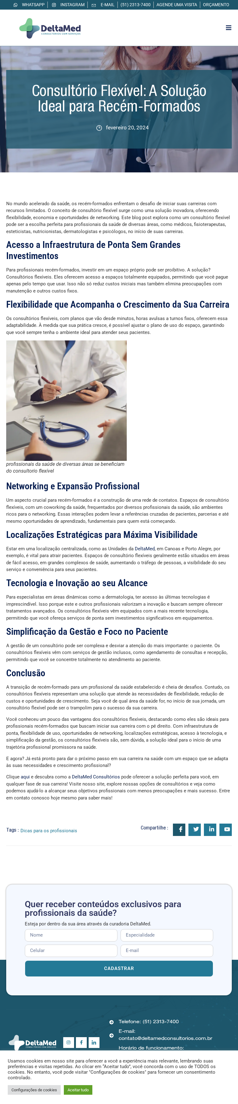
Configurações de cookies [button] (34, 1090)
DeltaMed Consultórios (96, 777)
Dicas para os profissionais (48, 830)
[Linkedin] (94, 1042)
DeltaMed (145, 549)
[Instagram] (68, 1042)
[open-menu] (229, 28)
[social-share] (179, 830)
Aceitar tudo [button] (78, 1090)
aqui (25, 777)
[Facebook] (81, 1042)
